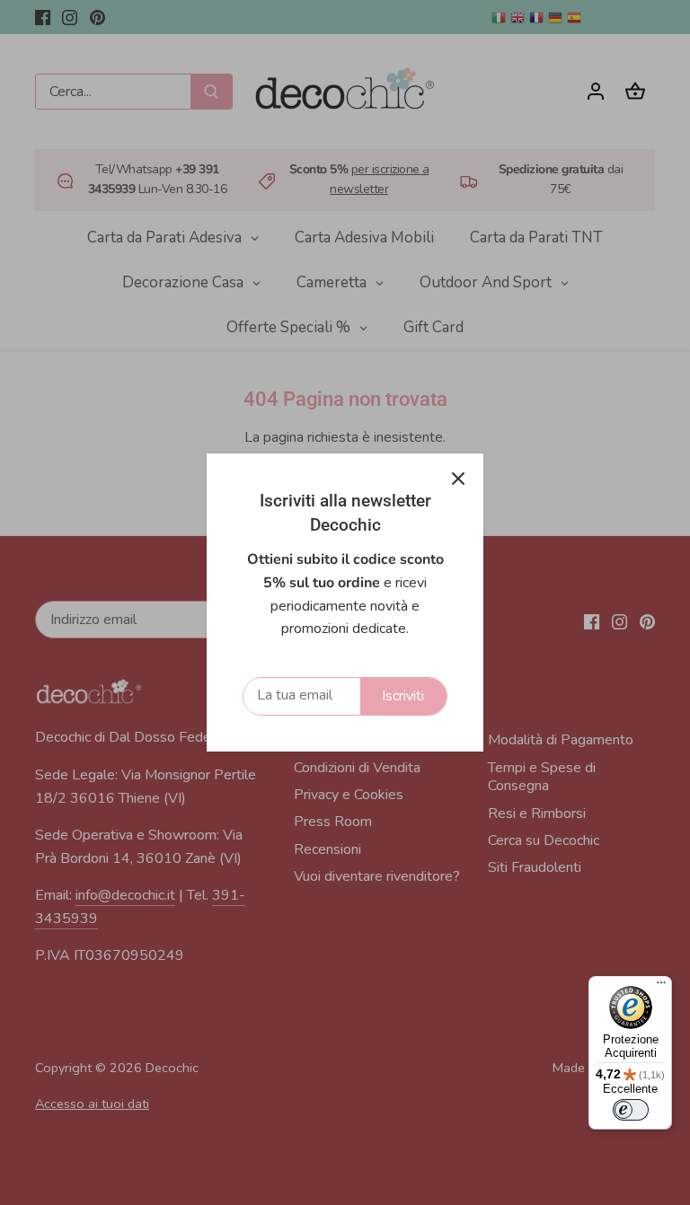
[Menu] (661, 987)
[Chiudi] (458, 478)
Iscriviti (403, 696)
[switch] (631, 1110)
